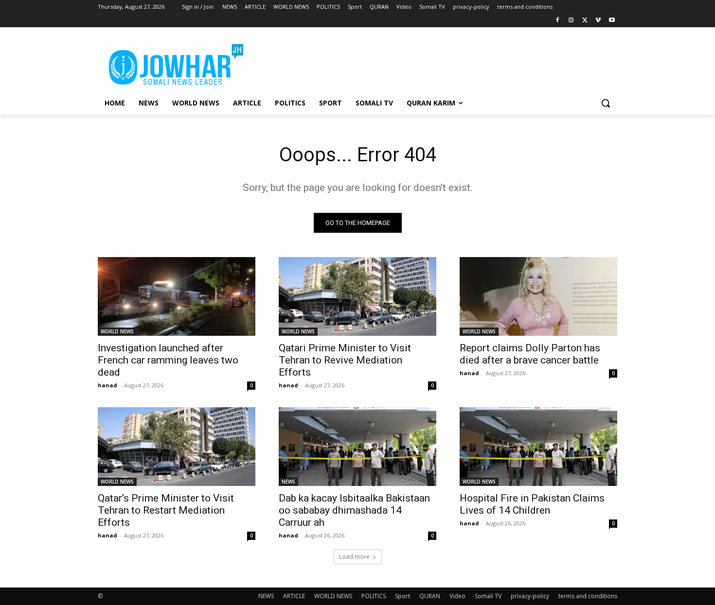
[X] (584, 20)
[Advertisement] (430, 63)
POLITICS (373, 596)
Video (457, 596)
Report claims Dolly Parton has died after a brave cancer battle (530, 354)
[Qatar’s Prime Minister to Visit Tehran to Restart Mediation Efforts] (176, 446)
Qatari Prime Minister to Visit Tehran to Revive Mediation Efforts (345, 360)
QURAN (429, 596)
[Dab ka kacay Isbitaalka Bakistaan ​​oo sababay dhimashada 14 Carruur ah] (357, 446)
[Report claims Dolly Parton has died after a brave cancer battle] (538, 296)
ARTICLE (294, 596)
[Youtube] (611, 20)
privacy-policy (530, 596)
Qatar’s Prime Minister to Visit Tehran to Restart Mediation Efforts (166, 510)
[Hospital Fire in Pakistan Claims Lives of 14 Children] (538, 446)
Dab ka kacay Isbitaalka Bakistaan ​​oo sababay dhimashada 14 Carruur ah (355, 510)
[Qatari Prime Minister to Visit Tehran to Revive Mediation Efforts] (357, 296)
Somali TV (488, 596)
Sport (402, 596)
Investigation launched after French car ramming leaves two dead (168, 360)
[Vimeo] (598, 20)
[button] (605, 103)
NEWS (288, 481)
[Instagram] (571, 20)
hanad (107, 385)
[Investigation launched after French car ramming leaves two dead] (176, 296)
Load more (354, 557)
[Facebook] (557, 20)
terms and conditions (587, 596)
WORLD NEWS (117, 331)
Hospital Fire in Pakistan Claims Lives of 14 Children (532, 504)
